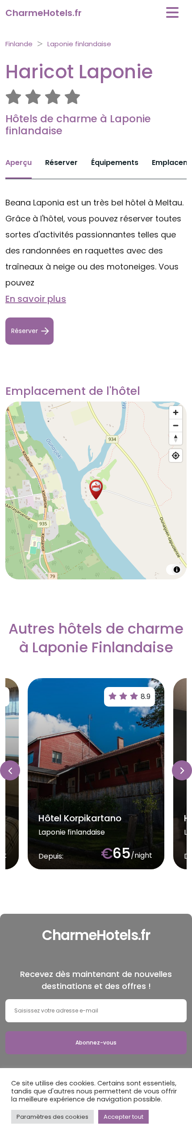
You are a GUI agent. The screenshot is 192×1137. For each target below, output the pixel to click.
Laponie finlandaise (79, 43)
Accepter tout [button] (123, 1117)
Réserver (61, 162)
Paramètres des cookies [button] (52, 1117)
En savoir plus (35, 299)
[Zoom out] (175, 425)
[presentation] (10, 770)
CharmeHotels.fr (43, 13)
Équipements (114, 162)
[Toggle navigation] (172, 13)
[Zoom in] (175, 412)
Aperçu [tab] (18, 162)
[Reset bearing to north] (175, 438)
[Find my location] (175, 455)
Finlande (19, 43)
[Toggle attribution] (176, 569)
